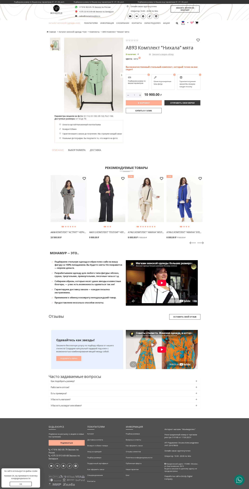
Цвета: (129, 59)
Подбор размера (94, 457)
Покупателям (91, 23)
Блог (127, 475)
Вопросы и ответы (133, 440)
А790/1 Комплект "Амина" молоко (113, 232)
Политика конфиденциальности (139, 457)
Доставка (95, 150)
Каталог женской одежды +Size (64, 23)
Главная (52, 32)
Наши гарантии (132, 469)
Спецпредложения (95, 475)
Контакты (137, 23)
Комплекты (94, 32)
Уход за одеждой (94, 451)
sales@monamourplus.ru (89, 16)
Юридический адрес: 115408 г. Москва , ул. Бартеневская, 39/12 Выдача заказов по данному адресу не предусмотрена (181, 467)
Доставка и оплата (95, 440)
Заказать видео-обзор (163, 54)
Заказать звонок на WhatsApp (185, 9)
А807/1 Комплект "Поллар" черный (75, 232)
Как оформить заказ (95, 469)
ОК (20, 484)
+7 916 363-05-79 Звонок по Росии (64, 451)
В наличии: (131, 54)
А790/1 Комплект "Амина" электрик (152, 232)
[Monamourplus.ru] (60, 9)
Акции (166, 23)
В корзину (144, 103)
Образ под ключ (152, 23)
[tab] (124, 381)
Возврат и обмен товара (97, 445)
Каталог (90, 434)
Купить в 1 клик (143, 110)
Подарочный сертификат (97, 463)
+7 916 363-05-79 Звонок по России (94, 7)
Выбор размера (76, 150)
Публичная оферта (133, 463)
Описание (58, 150)
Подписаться (66, 443)
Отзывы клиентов (133, 451)
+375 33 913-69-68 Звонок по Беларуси (96, 11)
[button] (72, 226)
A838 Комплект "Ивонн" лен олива (191, 232)
